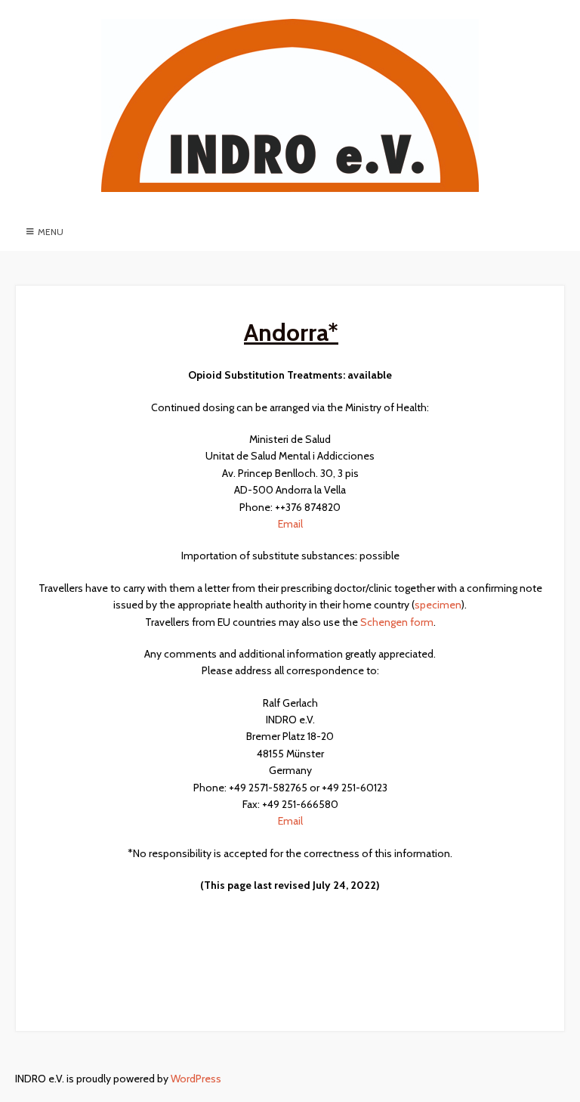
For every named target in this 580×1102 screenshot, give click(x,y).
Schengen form (396, 622)
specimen (438, 604)
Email (290, 524)
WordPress (196, 1078)
